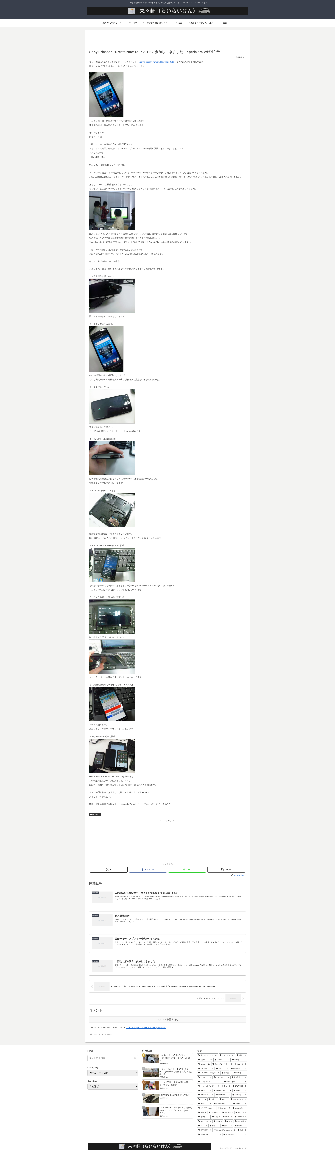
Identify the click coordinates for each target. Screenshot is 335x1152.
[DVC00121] (112, 229)
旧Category (96, 814)
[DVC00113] (112, 423)
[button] (226, 870)
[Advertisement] (167, 40)
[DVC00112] (106, 116)
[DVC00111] (112, 312)
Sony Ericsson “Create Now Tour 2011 (156, 62)
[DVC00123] (112, 721)
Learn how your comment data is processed (146, 1027)
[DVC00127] (112, 772)
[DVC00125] (112, 673)
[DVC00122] (112, 581)
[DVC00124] (112, 633)
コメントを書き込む (167, 1019)
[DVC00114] (112, 474)
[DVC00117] (112, 526)
